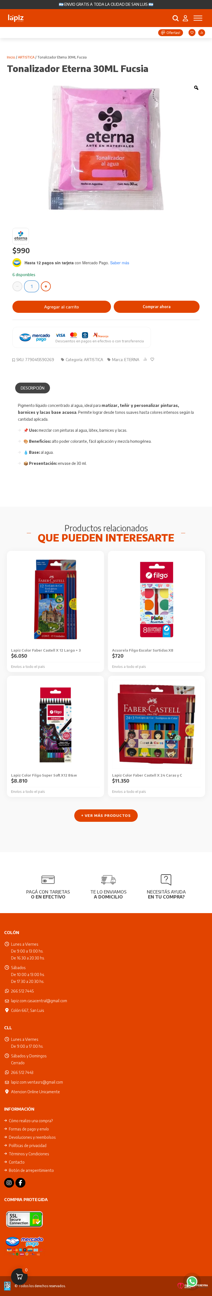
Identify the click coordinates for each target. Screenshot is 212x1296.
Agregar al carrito (61, 306)
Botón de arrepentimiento (31, 1170)
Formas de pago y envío (29, 1129)
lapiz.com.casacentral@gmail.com (39, 1000)
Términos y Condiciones (29, 1153)
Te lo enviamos (108, 894)
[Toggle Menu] (198, 18)
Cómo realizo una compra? (31, 1120)
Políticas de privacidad (27, 1145)
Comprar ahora (157, 306)
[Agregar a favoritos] (153, 359)
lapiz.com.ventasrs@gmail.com (37, 1082)
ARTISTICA (26, 57)
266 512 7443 (22, 1072)
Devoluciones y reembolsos (32, 1137)
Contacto (17, 1162)
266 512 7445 (22, 991)
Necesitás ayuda (166, 894)
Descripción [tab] (32, 388)
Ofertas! (173, 32)
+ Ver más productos (106, 815)
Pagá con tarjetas (48, 894)
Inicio (11, 57)
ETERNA (131, 359)
